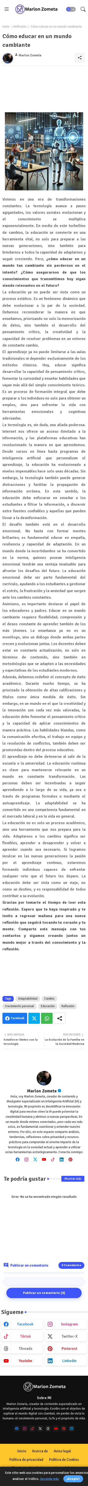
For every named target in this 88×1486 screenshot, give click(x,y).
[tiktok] (53, 1159)
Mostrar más (72, 1179)
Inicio (6, 27)
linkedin (69, 1360)
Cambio (49, 999)
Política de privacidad (26, 1459)
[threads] (48, 1428)
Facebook (17, 1018)
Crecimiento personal (19, 1006)
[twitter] (35, 1159)
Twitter (34, 1018)
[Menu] (6, 9)
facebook (25, 1324)
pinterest (69, 1348)
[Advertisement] (44, 89)
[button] (71, 9)
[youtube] (44, 1159)
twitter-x (69, 1336)
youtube (25, 1360)
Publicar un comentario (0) (44, 1293)
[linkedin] (62, 1159)
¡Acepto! (73, 1479)
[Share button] (60, 1018)
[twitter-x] (40, 1428)
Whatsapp (47, 1018)
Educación (48, 1006)
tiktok (25, 1336)
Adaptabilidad (27, 999)
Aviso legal (62, 1451)
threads (25, 1348)
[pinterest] (70, 1159)
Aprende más (49, 1479)
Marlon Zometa (42, 1091)
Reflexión (20, 27)
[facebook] (18, 1159)
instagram (69, 1324)
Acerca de (40, 1451)
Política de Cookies (64, 1459)
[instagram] (26, 1159)
